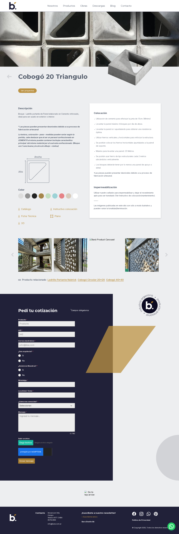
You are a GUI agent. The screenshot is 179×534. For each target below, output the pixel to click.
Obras (83, 5)
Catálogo (26, 209)
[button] (171, 526)
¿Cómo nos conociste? (28, 402)
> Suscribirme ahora (89, 517)
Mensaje (22, 412)
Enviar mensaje (27, 461)
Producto (22, 320)
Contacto (126, 5)
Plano (58, 216)
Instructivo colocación (65, 209)
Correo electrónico (27, 341)
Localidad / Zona (26, 391)
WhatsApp (23, 380)
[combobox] (46, 405)
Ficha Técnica (28, 216)
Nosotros (52, 5)
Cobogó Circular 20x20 (91, 279)
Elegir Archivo (26, 443)
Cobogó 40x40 (115, 279)
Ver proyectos (27, 90)
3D (23, 223)
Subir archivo (23, 439)
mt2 (20, 330)
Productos (69, 5)
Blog (113, 5)
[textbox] (44, 405)
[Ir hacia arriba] (89, 493)
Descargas (99, 5)
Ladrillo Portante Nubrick (62, 279)
